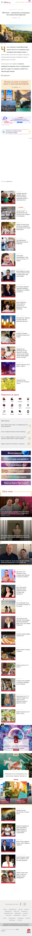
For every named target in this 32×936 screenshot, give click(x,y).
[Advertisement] (16, 155)
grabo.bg (18, 238)
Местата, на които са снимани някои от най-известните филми (16, 83)
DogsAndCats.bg (8, 913)
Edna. (7, 2)
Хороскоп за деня (10, 394)
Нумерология (28, 2)
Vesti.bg (20, 909)
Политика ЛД (12, 918)
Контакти (19, 920)
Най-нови (17, 2)
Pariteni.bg (8, 915)
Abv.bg (5, 909)
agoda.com (9, 181)
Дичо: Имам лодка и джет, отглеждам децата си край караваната (14, 425)
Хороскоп (22, 2)
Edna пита (7, 491)
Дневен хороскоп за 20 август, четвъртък (13, 443)
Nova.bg (27, 909)
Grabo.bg (25, 913)
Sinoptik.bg (24, 911)
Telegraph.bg (18, 913)
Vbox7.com (16, 911)
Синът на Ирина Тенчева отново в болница (13, 431)
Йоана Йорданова (9, 724)
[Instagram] (24, 904)
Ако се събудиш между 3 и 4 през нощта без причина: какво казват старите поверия (13, 437)
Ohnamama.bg (12, 909)
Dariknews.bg (8, 911)
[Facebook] (20, 904)
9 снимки (15, 87)
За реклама (20, 918)
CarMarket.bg (16, 915)
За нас (4, 918)
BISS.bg (24, 915)
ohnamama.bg (20, 209)
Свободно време (16, 9)
